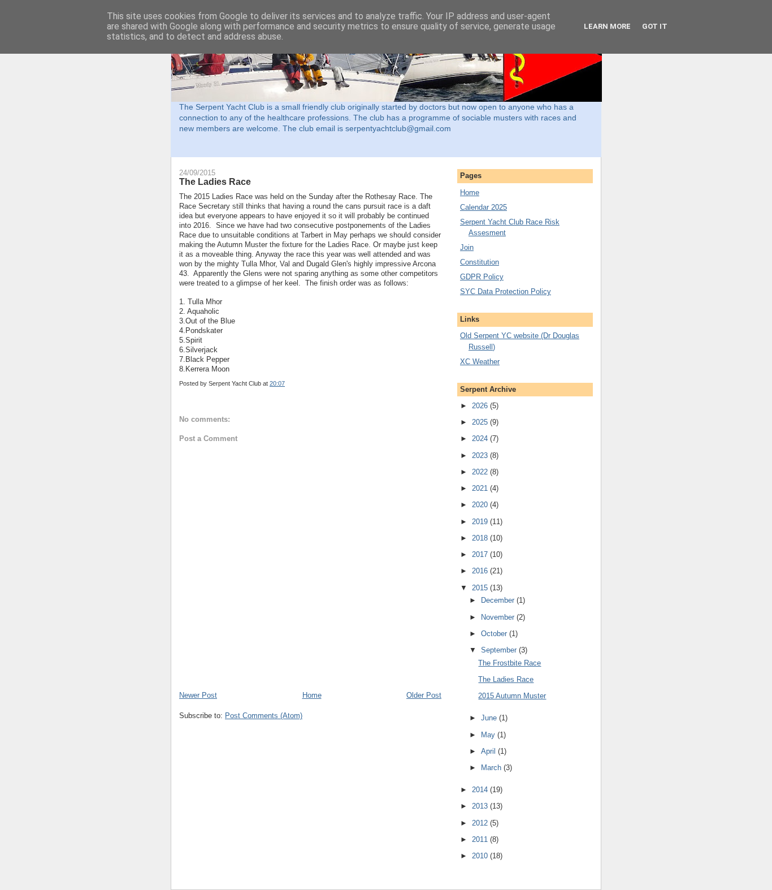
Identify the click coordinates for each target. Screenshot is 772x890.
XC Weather (480, 361)
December (499, 600)
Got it (654, 26)
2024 (481, 438)
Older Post (423, 695)
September (500, 650)
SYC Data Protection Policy (505, 291)
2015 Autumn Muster (512, 696)
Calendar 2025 (483, 207)
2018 (481, 538)
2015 (481, 588)
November (499, 617)
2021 (481, 488)
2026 (481, 405)
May (489, 735)
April (489, 751)
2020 (481, 504)
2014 (481, 789)
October (495, 633)
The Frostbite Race (509, 663)
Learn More (607, 26)
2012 (481, 823)
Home (312, 695)
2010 (481, 856)
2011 (481, 839)
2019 (481, 521)
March (492, 767)
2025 (481, 422)
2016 (481, 571)
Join (467, 247)
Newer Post (198, 695)
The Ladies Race (215, 181)
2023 (481, 455)
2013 (481, 806)
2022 (481, 472)
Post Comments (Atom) (263, 715)
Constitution (479, 262)
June (490, 718)
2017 (481, 554)
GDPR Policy (482, 277)
